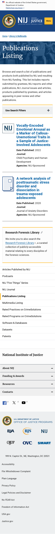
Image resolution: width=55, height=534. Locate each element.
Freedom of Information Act (15, 507)
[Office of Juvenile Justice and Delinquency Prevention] (11, 445)
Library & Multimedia (18, 36)
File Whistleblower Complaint (16, 471)
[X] (15, 403)
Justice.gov (7, 521)
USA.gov (6, 514)
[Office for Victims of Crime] (27, 445)
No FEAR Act (8, 500)
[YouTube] (24, 403)
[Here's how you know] (27, 5)
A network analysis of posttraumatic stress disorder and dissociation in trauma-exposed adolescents (33, 188)
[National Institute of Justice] (44, 433)
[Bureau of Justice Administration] (10, 433)
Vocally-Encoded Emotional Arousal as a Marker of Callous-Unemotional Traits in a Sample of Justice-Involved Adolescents (33, 135)
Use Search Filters (15, 110)
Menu (48, 21)
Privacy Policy (8, 485)
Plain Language (9, 478)
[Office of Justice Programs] (9, 21)
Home (4, 36)
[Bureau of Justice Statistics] (27, 435)
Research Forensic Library (19, 242)
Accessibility (8, 464)
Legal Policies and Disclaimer (16, 492)
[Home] (30, 21)
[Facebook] (5, 403)
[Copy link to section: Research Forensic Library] (41, 232)
